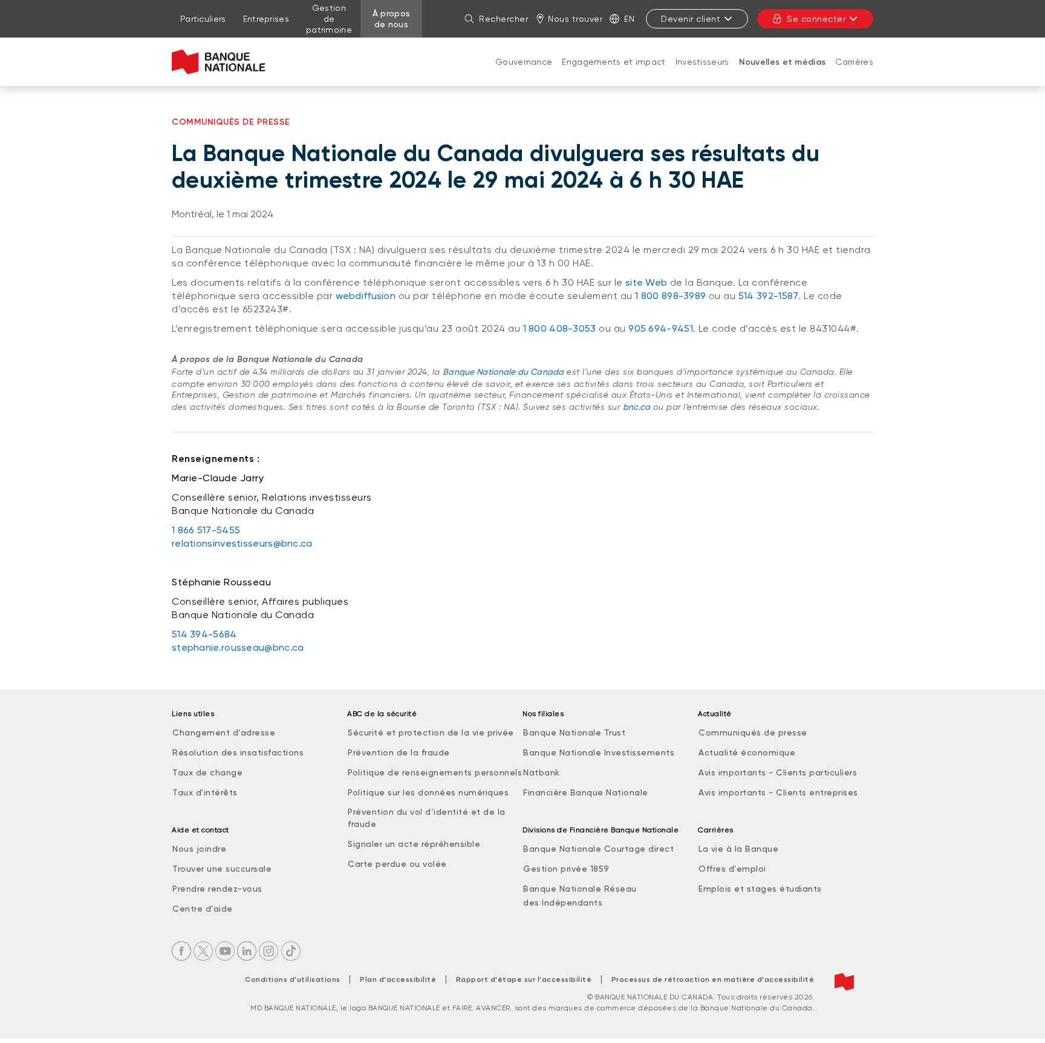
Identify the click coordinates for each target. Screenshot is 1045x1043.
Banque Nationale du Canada (503, 372)
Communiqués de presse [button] (752, 732)
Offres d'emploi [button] (732, 869)
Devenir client (690, 19)
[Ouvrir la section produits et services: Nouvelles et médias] (782, 74)
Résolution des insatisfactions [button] (238, 752)
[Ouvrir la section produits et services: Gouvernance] (524, 74)
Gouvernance (523, 62)
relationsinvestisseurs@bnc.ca (242, 543)
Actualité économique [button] (746, 752)
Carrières (854, 62)
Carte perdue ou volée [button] (397, 864)
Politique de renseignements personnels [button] (435, 772)
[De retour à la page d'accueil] (218, 62)
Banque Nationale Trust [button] (574, 732)
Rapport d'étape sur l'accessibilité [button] (524, 979)
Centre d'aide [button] (202, 908)
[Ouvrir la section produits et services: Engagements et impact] (614, 74)
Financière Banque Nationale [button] (585, 792)
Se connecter (816, 19)
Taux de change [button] (207, 772)
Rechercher (503, 19)
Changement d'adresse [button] (223, 732)
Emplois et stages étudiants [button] (760, 888)
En (629, 19)
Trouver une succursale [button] (222, 869)
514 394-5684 (204, 634)
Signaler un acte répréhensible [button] (414, 844)
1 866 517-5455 (206, 530)
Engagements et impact (613, 62)
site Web (646, 282)
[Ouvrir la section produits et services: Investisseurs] (702, 74)
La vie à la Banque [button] (738, 849)
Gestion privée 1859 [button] (566, 869)
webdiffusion (366, 295)
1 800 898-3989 (670, 295)
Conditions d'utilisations (292, 979)
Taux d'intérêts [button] (205, 792)
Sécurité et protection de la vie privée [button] (431, 732)
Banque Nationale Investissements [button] (598, 752)
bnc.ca (637, 407)
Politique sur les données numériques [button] (428, 792)
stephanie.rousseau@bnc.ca (238, 647)
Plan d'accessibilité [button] (398, 979)
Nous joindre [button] (199, 849)
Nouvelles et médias (782, 62)
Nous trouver (575, 19)
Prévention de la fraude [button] (399, 752)
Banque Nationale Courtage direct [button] (598, 849)
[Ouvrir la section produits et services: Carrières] (854, 74)
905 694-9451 (660, 328)
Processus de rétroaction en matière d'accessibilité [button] (713, 979)
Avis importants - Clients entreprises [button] (778, 792)
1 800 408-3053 (559, 328)
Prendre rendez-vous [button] (217, 888)
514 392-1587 (768, 295)
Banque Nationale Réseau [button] (580, 888)
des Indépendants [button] (562, 902)
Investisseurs (702, 62)
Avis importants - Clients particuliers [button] (777, 772)
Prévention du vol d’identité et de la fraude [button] (427, 818)
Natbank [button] (541, 772)
